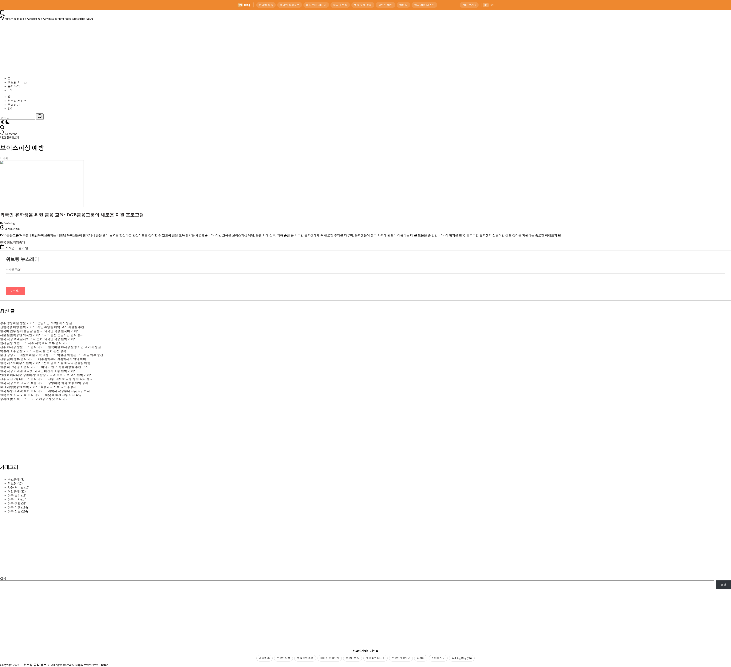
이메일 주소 (13, 269)
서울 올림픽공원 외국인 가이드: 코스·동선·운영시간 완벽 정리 (41, 335)
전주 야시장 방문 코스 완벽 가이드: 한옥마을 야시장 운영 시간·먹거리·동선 (50, 347)
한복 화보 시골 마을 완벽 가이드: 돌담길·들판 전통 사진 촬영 (41, 395)
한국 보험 (14, 495)
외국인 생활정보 (401, 658)
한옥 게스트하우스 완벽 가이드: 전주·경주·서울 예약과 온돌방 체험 (45, 363)
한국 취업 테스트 (375, 658)
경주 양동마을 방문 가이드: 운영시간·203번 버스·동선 (36, 323)
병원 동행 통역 (305, 658)
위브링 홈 (264, 658)
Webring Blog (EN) (462, 658)
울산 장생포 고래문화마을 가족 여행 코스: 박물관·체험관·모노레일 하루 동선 (51, 355)
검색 (3, 578)
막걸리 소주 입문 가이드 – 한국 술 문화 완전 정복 (33, 351)
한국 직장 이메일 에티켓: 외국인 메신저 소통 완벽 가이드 (38, 371)
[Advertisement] (30, 439)
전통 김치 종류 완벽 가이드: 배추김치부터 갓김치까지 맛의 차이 (43, 359)
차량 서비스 (16, 487)
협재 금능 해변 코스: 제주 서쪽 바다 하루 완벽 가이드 (36, 343)
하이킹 (421, 658)
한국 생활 (14, 503)
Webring (9, 223)
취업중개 (14, 491)
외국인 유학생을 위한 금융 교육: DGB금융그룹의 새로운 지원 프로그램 (72, 214)
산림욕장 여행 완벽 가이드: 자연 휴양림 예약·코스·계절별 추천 (42, 327)
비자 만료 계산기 (329, 658)
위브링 (12, 483)
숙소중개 (14, 479)
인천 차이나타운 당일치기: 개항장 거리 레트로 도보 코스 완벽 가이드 (46, 375)
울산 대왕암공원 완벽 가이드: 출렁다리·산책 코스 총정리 (38, 387)
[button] (365, 122)
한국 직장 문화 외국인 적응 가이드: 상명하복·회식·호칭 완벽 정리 (44, 383)
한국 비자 (14, 499)
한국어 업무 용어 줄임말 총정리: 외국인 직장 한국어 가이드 (40, 331)
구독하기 (15, 290)
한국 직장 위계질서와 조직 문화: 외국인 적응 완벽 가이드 (38, 339)
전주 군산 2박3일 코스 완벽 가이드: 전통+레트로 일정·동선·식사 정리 (46, 379)
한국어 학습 (352, 658)
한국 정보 (14, 511)
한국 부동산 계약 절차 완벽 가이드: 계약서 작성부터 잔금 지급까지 (45, 391)
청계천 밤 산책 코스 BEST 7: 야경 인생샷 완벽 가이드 (36, 399)
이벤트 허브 (438, 658)
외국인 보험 (283, 658)
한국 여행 (14, 507)
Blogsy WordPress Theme (91, 664)
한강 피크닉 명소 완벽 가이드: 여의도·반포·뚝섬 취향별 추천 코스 (44, 367)
